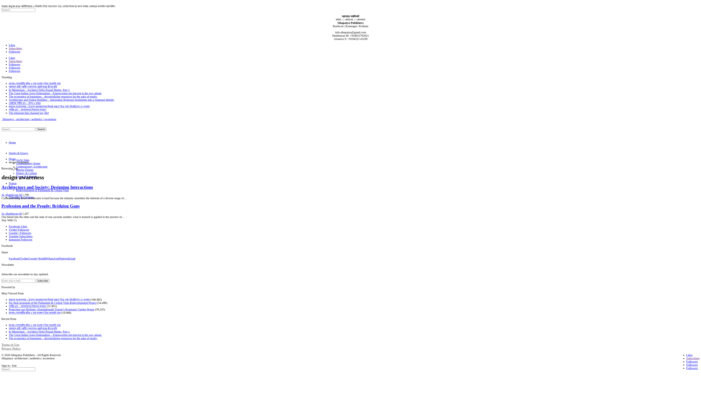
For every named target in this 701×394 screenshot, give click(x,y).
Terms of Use (10, 345)
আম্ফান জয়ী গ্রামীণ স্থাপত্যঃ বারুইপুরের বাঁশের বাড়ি (33, 86)
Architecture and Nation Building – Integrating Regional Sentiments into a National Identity (61, 99)
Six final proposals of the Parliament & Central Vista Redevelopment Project (53, 302)
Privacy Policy (11, 348)
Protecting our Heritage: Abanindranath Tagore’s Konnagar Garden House (51, 309)
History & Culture (26, 173)
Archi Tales (22, 160)
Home (12, 142)
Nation (13, 183)
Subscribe (42, 280)
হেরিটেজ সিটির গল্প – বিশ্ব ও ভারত (25, 103)
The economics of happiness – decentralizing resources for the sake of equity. (53, 96)
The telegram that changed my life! (29, 113)
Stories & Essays (18, 153)
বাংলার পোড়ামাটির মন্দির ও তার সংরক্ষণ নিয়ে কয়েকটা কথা (35, 83)
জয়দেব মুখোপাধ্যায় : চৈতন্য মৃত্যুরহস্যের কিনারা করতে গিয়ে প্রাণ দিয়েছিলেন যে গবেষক (49, 106)
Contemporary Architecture (31, 166)
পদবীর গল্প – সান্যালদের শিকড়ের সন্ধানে (27, 109)
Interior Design (24, 169)
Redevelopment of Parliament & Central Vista (42, 190)
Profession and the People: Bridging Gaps (40, 206)
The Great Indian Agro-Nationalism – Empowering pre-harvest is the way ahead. (55, 93)
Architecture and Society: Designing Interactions (47, 187)
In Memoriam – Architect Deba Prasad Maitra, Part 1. (39, 90)
